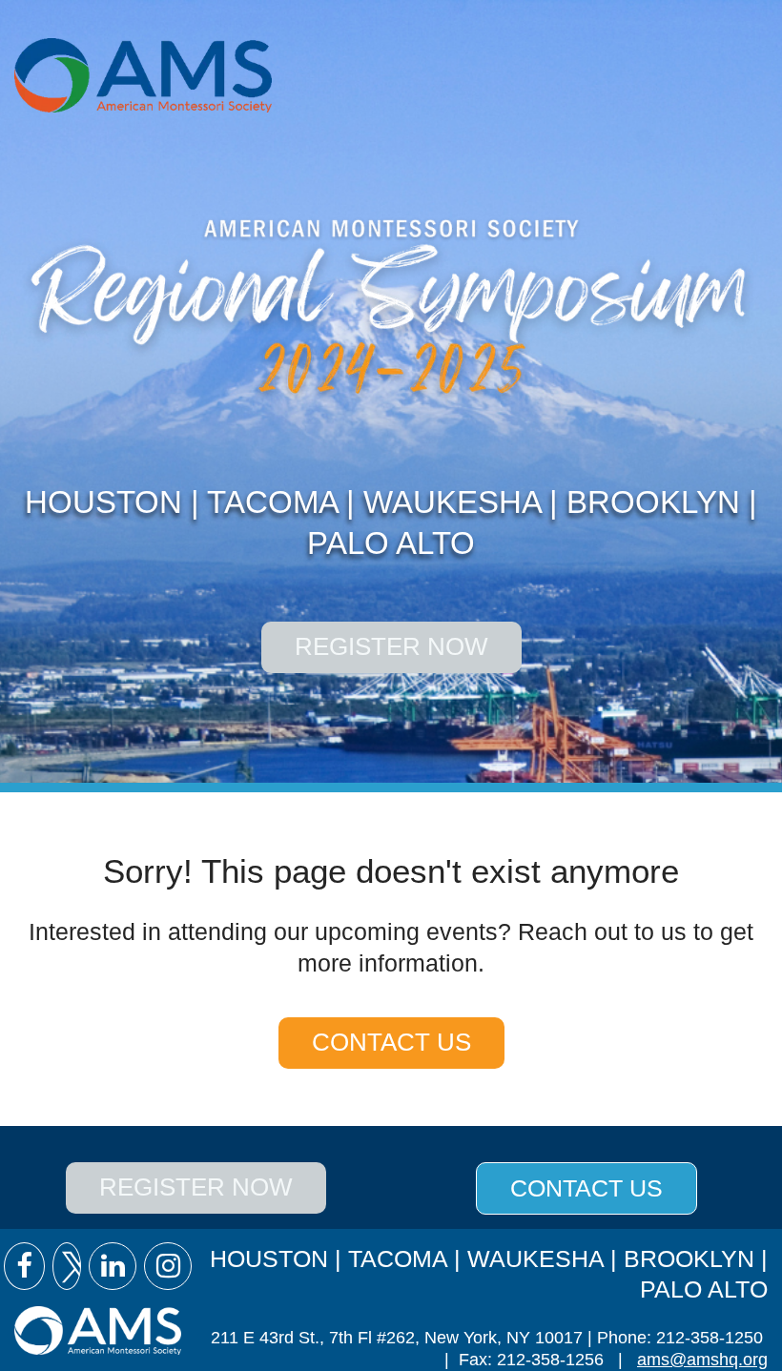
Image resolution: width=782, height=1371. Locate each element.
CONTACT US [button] (586, 1188)
